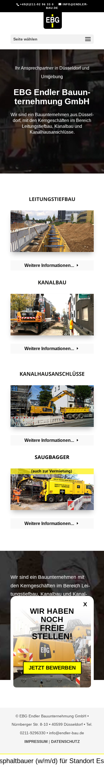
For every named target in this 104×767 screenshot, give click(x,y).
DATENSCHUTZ (65, 741)
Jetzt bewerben (52, 668)
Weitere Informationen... (49, 265)
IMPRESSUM (36, 741)
